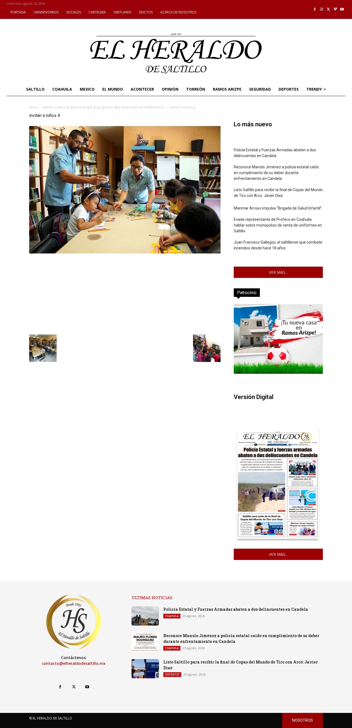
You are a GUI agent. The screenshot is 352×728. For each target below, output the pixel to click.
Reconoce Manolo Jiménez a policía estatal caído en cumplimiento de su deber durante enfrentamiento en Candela (276, 173)
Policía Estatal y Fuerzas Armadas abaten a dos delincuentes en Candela (275, 153)
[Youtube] (342, 9)
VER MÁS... (278, 272)
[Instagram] (321, 9)
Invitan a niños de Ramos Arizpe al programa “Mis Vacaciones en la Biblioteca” (103, 107)
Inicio (33, 107)
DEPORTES (172, 674)
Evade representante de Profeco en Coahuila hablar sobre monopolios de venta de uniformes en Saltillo (278, 225)
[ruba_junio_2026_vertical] (278, 372)
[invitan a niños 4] (125, 252)
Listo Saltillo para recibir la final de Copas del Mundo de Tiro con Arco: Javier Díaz (278, 193)
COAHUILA (172, 616)
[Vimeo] (335, 9)
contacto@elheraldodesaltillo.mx (74, 663)
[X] (328, 9)
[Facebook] (315, 9)
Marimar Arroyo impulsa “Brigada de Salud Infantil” (278, 208)
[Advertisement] (125, 293)
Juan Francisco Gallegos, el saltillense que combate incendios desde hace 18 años (278, 245)
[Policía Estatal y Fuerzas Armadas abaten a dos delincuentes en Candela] (145, 616)
